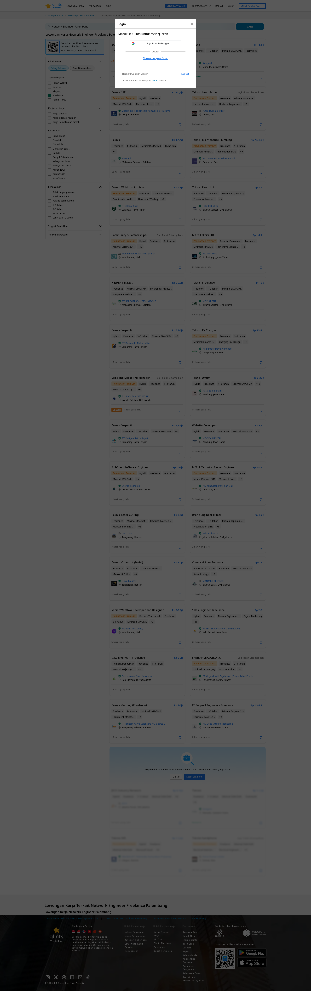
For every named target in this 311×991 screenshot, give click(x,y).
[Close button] (192, 24)
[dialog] (155, 53)
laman (155, 80)
